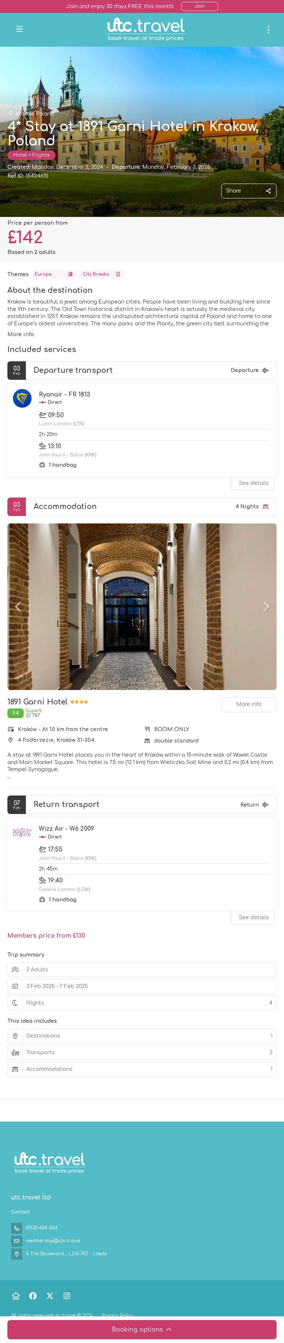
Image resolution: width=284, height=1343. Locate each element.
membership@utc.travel (53, 1240)
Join (199, 6)
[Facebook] (32, 1296)
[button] (18, 606)
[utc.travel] (49, 1163)
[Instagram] (66, 1296)
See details (254, 483)
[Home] (15, 1296)
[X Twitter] (49, 1296)
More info (20, 334)
